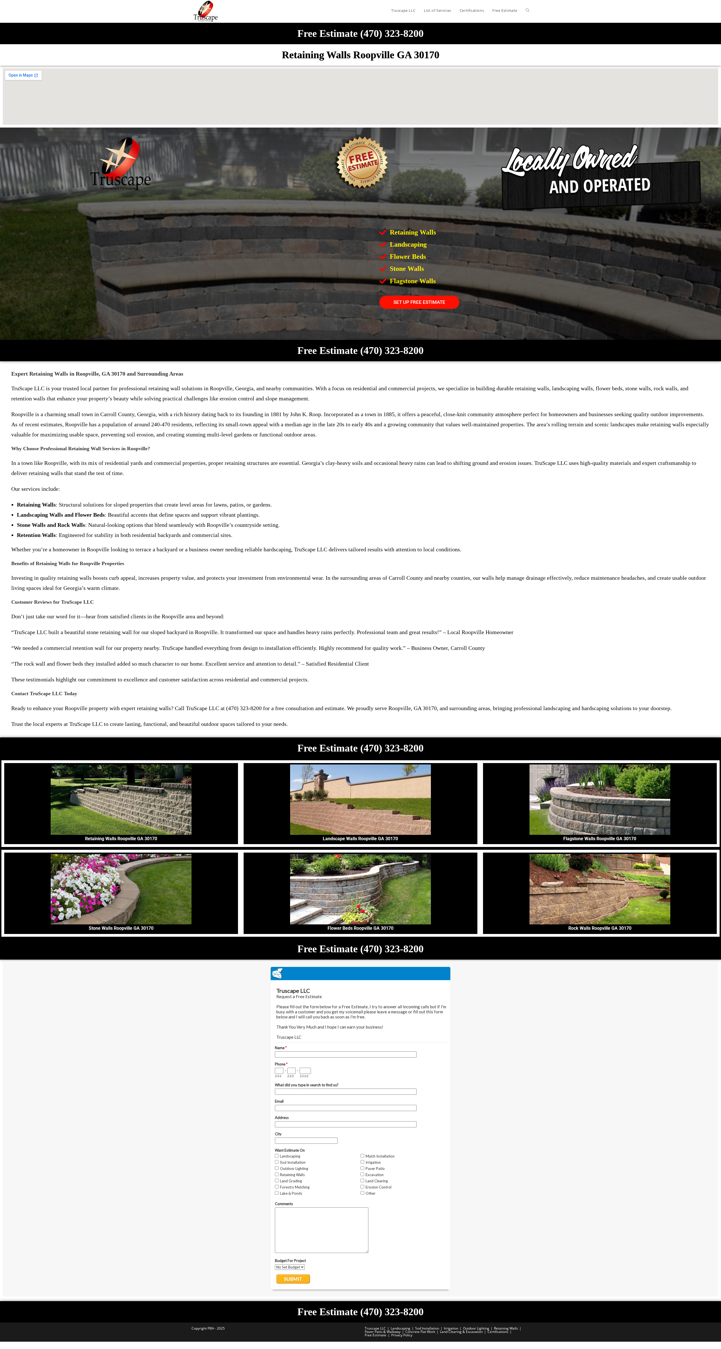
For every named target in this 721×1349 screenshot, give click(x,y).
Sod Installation (427, 1328)
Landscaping (400, 1328)
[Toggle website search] (528, 10)
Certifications (498, 1331)
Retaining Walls (506, 1328)
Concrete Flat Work (420, 1331)
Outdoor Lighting (476, 1328)
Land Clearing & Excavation (461, 1331)
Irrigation (451, 1328)
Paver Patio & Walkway (382, 1331)
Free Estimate (375, 1335)
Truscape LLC (375, 1328)
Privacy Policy (401, 1335)
